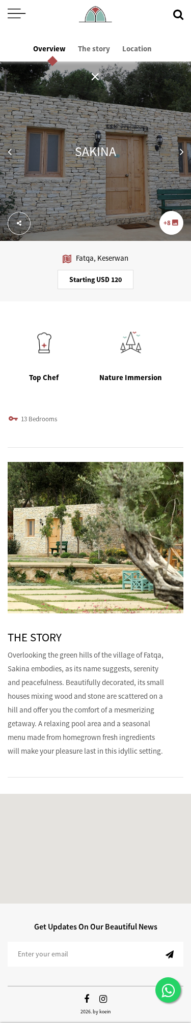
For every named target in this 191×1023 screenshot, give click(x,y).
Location (137, 48)
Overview (49, 48)
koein (105, 1011)
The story (94, 48)
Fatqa (85, 258)
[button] (9, 151)
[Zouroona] (95, 14)
